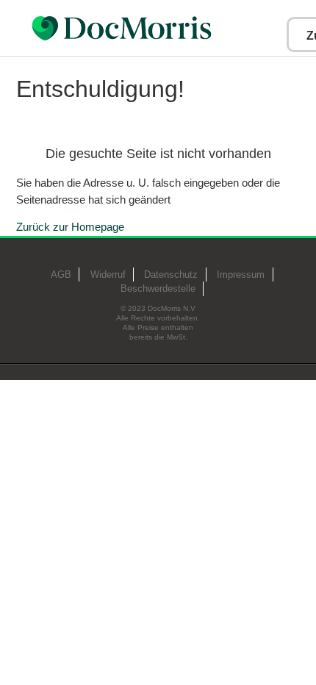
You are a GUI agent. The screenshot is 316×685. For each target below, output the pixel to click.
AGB (61, 274)
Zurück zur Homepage (70, 226)
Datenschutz (171, 274)
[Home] (158, 28)
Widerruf (108, 274)
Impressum (241, 274)
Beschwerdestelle (158, 288)
